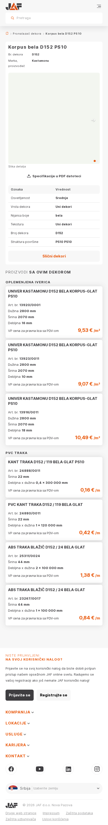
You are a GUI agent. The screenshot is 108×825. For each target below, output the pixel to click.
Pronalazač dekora (27, 33)
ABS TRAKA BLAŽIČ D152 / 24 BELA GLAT (46, 547)
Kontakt (16, 756)
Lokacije (16, 723)
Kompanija (18, 712)
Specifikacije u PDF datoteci (56, 176)
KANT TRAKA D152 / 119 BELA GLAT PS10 (46, 462)
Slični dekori (54, 256)
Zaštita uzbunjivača (21, 819)
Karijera (16, 745)
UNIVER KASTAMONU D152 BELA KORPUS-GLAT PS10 (52, 294)
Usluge (15, 734)
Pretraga (90, 18)
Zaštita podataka (79, 813)
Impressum (51, 813)
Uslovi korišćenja (55, 819)
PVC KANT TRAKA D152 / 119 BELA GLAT (45, 504)
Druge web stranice (21, 813)
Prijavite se (19, 695)
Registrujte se (53, 695)
